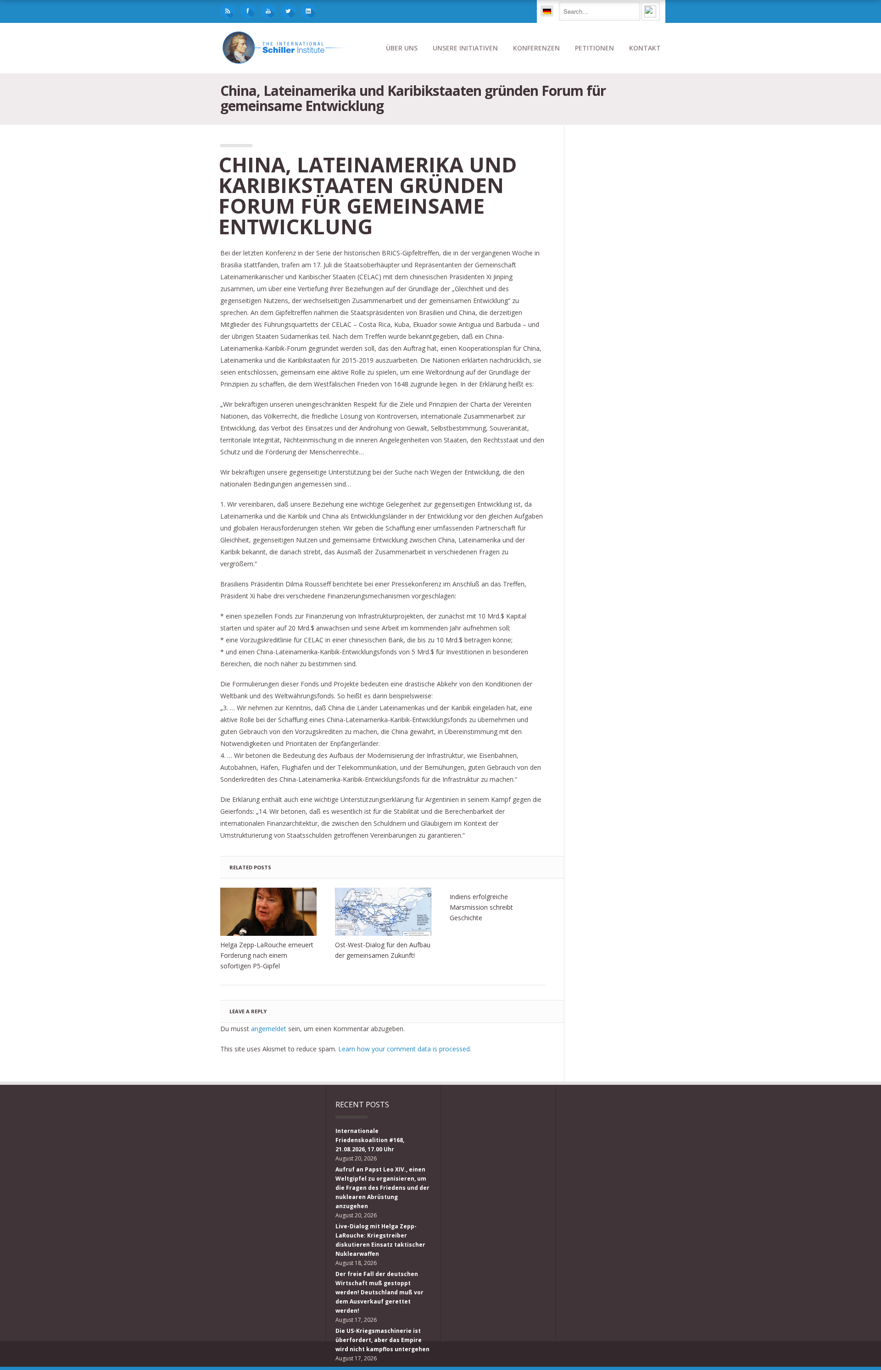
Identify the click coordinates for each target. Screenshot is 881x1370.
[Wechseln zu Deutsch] (547, 11)
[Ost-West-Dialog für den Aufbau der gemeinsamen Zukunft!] (383, 912)
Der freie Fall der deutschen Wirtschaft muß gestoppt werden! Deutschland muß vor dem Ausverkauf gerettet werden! (379, 1292)
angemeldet (268, 1028)
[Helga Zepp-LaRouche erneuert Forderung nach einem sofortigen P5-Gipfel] (268, 912)
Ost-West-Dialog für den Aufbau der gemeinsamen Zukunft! (382, 950)
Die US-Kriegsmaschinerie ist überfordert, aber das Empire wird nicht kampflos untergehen (382, 1340)
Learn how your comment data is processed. (404, 1048)
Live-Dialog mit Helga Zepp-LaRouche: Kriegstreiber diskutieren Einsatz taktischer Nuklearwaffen (380, 1240)
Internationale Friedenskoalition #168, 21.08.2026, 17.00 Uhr (369, 1140)
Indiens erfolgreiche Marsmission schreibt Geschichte (481, 907)
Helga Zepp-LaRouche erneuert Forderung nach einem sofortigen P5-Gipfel (266, 955)
